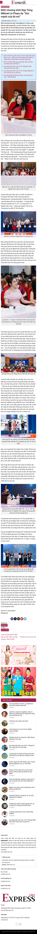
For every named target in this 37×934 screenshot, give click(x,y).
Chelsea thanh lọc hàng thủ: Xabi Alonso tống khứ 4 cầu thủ (22, 738)
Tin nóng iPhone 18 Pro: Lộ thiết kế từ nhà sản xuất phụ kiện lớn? (21, 704)
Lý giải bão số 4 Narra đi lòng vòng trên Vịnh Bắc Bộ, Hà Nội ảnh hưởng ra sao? (21, 754)
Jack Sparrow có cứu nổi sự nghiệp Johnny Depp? (20, 730)
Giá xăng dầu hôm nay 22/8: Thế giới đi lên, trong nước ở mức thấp (18, 67)
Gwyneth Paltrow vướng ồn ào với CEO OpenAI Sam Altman (21, 796)
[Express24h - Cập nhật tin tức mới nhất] (19, 2)
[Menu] (1, 2)
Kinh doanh (5, 6)
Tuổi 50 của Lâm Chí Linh (28, 637)
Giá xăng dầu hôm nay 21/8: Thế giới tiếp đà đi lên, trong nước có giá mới (19, 71)
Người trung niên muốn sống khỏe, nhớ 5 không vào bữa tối (22, 788)
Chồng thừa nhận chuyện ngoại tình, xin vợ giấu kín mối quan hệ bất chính (21, 804)
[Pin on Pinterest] (21, 618)
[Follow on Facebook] (16, 924)
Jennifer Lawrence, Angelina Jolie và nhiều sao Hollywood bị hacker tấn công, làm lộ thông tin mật (22, 713)
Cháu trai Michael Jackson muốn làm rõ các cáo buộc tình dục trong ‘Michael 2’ (21, 780)
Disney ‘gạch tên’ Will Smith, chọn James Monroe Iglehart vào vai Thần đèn (22, 762)
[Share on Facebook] (12, 618)
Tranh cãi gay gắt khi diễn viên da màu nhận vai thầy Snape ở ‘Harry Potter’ (9, 637)
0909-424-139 (9, 910)
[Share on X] (15, 618)
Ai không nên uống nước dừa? (18, 721)
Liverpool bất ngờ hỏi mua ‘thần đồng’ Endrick (21, 812)
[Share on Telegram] (25, 618)
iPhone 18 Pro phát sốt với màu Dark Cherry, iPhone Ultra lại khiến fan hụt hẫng (20, 771)
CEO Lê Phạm (4, 630)
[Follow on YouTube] (20, 924)
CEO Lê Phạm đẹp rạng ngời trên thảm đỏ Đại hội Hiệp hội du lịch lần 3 (18, 63)
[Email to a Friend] (18, 618)
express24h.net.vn (7, 931)
